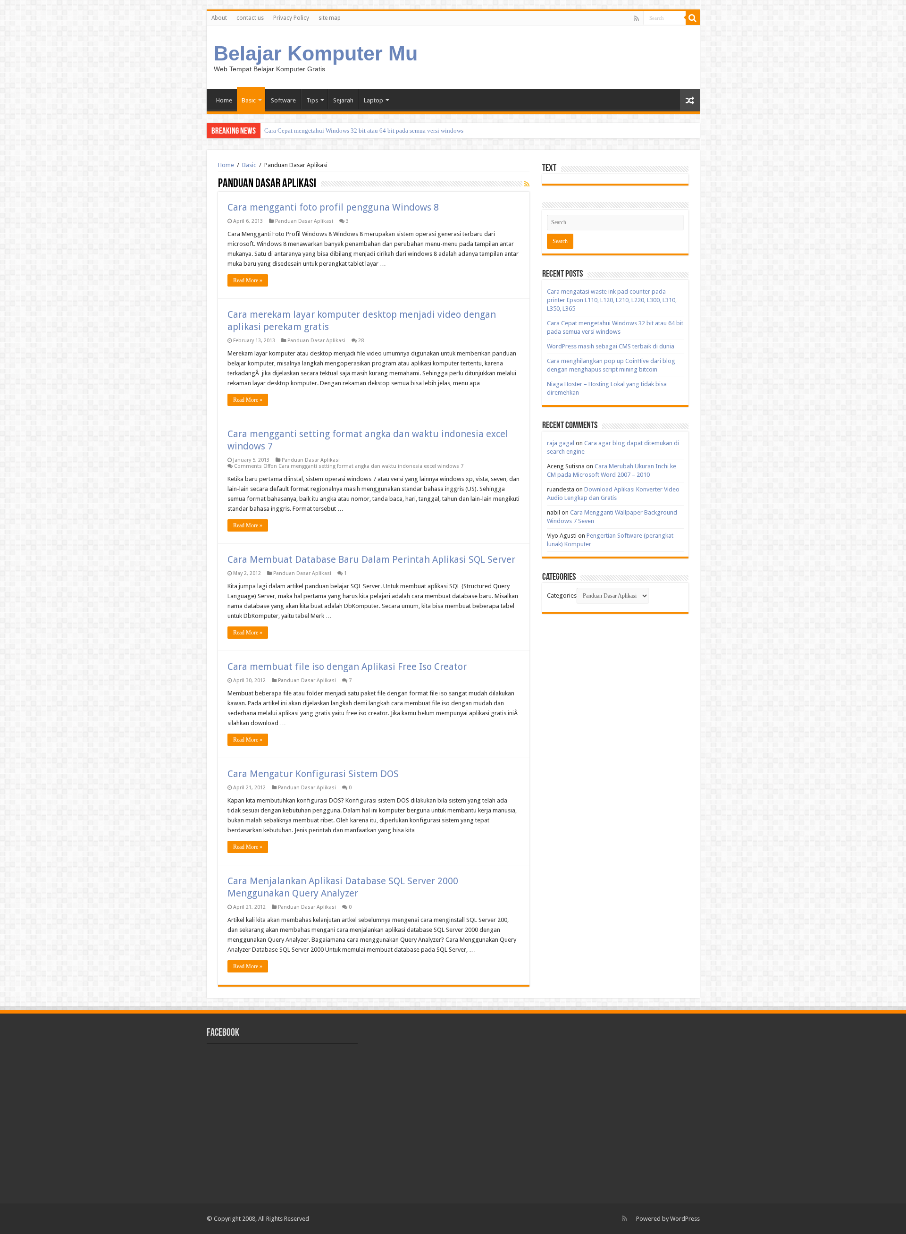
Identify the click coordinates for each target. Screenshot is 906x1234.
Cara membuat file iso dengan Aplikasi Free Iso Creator (347, 666)
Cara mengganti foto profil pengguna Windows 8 (333, 207)
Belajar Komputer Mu (316, 53)
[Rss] (636, 18)
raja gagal (560, 443)
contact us (250, 18)
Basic (249, 100)
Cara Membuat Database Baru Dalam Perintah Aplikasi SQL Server (371, 559)
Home (224, 100)
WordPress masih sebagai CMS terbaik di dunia (610, 346)
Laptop (373, 100)
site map (330, 18)
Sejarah (343, 100)
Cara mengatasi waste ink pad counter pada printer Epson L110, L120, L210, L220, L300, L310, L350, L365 (612, 300)
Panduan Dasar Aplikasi (304, 221)
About (219, 18)
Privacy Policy (291, 18)
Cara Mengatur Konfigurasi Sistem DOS (313, 773)
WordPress (685, 1218)
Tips (312, 100)
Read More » (247, 280)
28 (361, 341)
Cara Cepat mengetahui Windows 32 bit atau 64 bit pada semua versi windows (363, 130)
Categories (562, 595)
